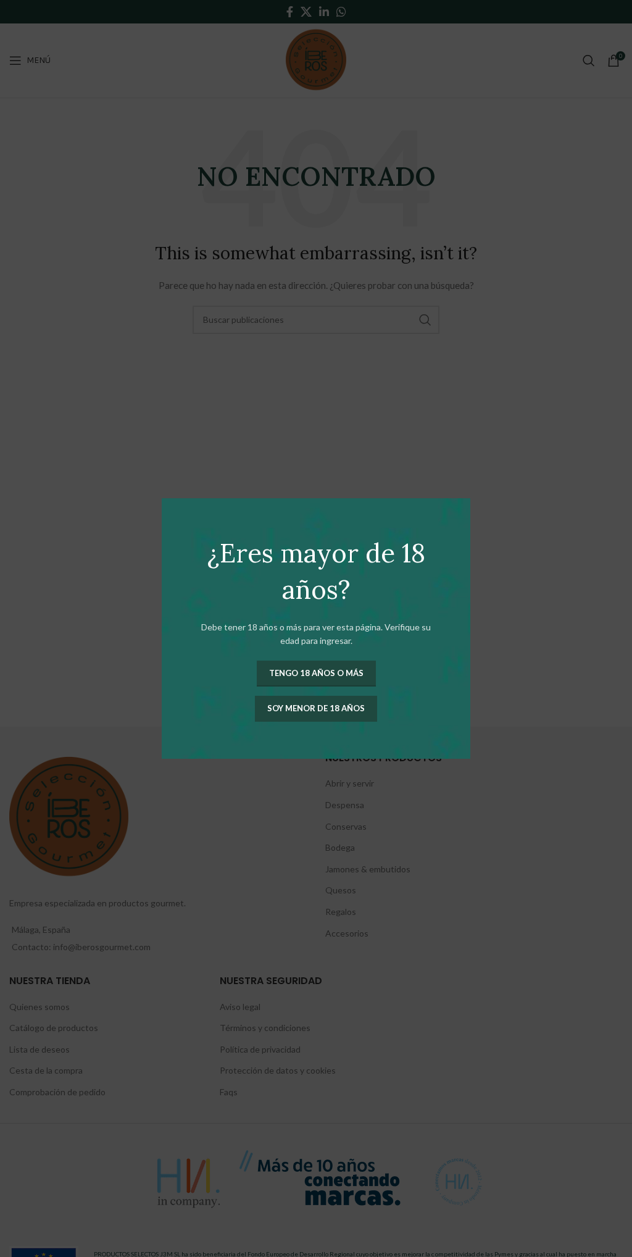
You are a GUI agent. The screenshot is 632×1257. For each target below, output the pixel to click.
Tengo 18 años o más (316, 673)
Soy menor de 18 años (316, 708)
